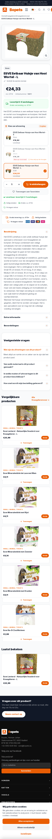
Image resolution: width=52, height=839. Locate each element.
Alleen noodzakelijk (26, 828)
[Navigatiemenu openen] (26, 9)
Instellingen (26, 834)
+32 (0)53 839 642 (9, 746)
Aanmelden (26, 771)
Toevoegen (27, 443)
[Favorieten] (49, 9)
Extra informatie (12, 317)
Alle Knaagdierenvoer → (40, 398)
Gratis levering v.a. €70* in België (16, 2)
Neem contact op (13, 714)
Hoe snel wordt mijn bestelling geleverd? (23, 383)
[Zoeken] (39, 9)
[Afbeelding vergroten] (46, 55)
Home (4, 16)
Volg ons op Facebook (11, 751)
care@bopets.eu (25, 746)
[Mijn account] (44, 9)
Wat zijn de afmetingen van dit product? (22, 350)
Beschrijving (10, 232)
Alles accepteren (26, 821)
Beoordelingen (11, 325)
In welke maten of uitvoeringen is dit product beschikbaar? (21, 375)
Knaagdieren (11, 16)
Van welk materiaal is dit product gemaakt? (19, 365)
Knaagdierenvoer (23, 16)
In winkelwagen (37, 184)
